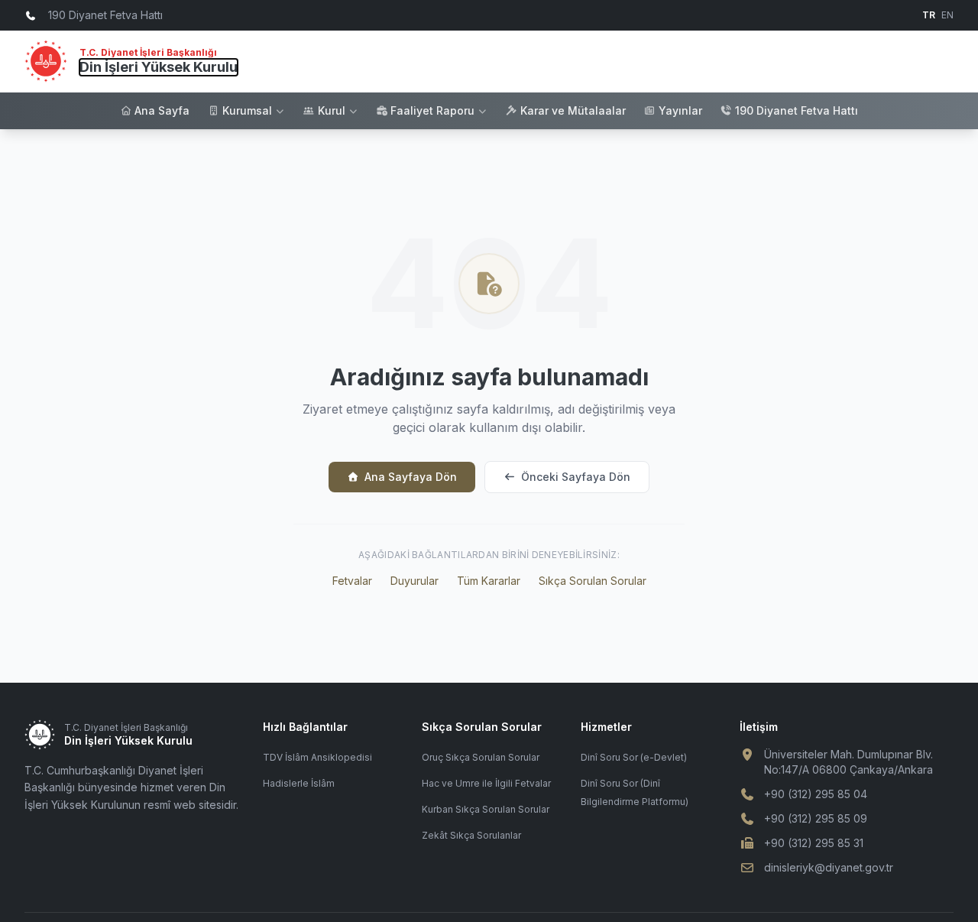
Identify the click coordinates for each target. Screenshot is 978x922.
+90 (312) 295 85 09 (815, 818)
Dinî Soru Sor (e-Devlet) (634, 757)
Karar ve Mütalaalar (573, 110)
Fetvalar (352, 580)
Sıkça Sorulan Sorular (592, 580)
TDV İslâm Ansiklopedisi (317, 757)
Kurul (331, 110)
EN (947, 15)
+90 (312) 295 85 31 (813, 842)
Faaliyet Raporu (432, 110)
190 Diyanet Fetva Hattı (796, 110)
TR (928, 15)
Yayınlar (680, 110)
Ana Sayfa (161, 110)
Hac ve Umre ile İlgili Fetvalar (486, 783)
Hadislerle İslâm (299, 783)
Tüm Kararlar (488, 580)
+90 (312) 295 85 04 (815, 793)
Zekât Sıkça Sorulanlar (471, 835)
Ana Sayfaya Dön (410, 476)
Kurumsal (247, 110)
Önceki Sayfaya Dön (575, 476)
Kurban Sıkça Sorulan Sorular (485, 809)
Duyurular (414, 580)
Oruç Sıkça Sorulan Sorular (480, 757)
